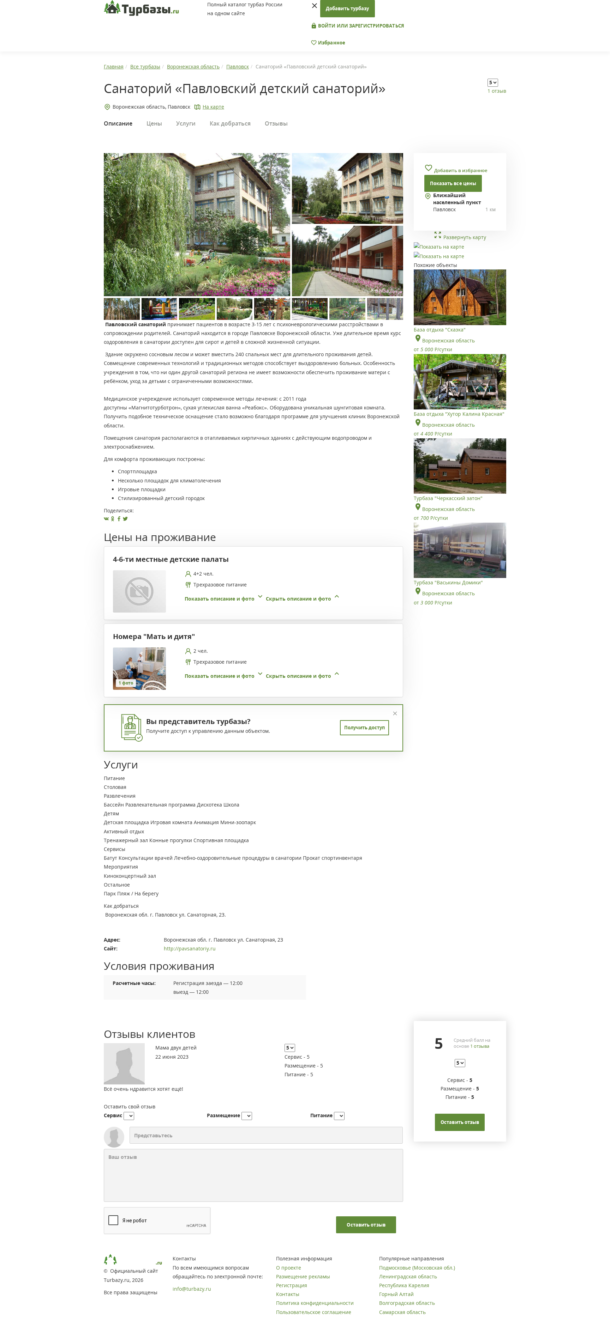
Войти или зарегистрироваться (360, 26)
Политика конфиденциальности (315, 1303)
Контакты (287, 1294)
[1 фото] (139, 667)
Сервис (113, 1115)
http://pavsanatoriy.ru (190, 948)
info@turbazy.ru (192, 1288)
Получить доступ (364, 727)
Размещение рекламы (303, 1276)
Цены (154, 123)
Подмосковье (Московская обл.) (417, 1267)
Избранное (331, 42)
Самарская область (402, 1312)
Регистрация (291, 1285)
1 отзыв (497, 90)
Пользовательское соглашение (313, 1312)
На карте (213, 106)
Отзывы (276, 123)
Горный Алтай (396, 1294)
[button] (263, 598)
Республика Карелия (404, 1285)
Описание (118, 123)
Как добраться (230, 123)
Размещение (223, 1115)
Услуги (186, 123)
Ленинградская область (408, 1276)
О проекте (288, 1267)
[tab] (251, 591)
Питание (321, 1115)
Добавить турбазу (347, 8)
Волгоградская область (407, 1303)
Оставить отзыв (366, 1225)
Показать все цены (453, 183)
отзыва (479, 1046)
